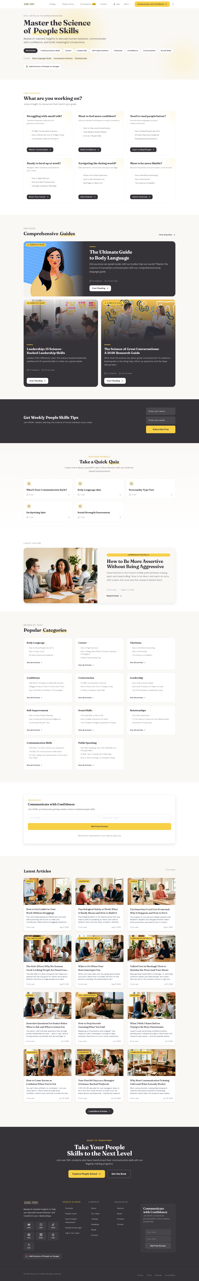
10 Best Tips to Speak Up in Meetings (96, 754)
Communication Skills (50, 50)
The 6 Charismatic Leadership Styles (147, 690)
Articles (103, 4)
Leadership (82, 50)
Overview (69, 1208)
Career (68, 50)
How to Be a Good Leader (143, 683)
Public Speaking (87, 742)
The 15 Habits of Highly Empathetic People (98, 722)
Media (93, 1230)
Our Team (95, 1213)
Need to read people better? (148, 116)
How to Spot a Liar (36, 651)
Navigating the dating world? (97, 163)
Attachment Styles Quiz (142, 722)
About (126, 4)
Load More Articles (98, 1111)
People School (68, 4)
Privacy (140, 1275)
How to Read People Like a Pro (41, 648)
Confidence (132, 50)
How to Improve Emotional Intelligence (45, 719)
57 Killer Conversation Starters (93, 683)
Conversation (87, 4)
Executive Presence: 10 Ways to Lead (147, 686)
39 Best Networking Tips (91, 657)
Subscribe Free (161, 429)
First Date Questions (140, 715)
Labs (118, 4)
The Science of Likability (142, 655)
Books (119, 1213)
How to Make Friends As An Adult (94, 719)
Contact (94, 1235)
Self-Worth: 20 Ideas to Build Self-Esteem (46, 683)
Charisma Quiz (81, 58)
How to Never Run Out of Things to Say (97, 686)
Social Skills (166, 50)
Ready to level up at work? (44, 163)
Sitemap (158, 1275)
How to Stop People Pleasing (41, 715)
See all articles (33, 662)
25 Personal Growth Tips (39, 722)
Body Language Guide (41, 58)
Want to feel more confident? (97, 116)
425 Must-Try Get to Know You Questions (46, 748)
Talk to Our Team (72, 1233)
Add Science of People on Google (44, 66)
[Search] (173, 4)
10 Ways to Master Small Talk (93, 690)
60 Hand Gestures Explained (41, 655)
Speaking (95, 1224)
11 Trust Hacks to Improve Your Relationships (150, 719)
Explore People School (85, 1173)
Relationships (138, 710)
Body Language (36, 642)
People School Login (73, 1227)
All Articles (30, 50)
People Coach (71, 1213)
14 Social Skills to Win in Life (92, 715)
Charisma (118, 50)
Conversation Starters (63, 58)
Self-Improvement (100, 50)
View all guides (165, 234)
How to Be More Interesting (143, 648)
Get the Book (118, 1173)
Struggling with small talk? (44, 116)
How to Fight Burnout (89, 648)
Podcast (120, 1219)
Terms (149, 1275)
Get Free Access (99, 826)
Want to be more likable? (146, 163)
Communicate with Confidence (150, 4)
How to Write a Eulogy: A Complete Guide (98, 758)
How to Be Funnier (139, 651)
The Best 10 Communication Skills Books (45, 751)
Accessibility (170, 1275)
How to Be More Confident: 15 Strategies (46, 690)
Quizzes (120, 1208)
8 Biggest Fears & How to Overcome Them (46, 686)
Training (52, 4)
